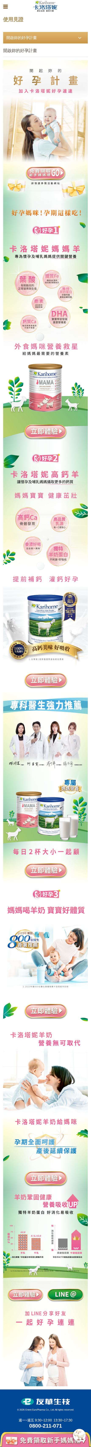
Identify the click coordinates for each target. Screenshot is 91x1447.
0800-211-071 (45, 1426)
